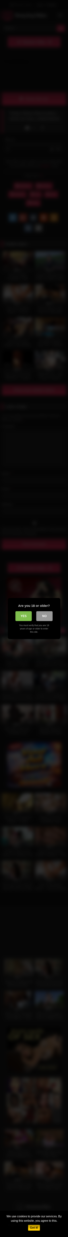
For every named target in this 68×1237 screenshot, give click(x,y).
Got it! (34, 1227)
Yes (24, 616)
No (44, 616)
